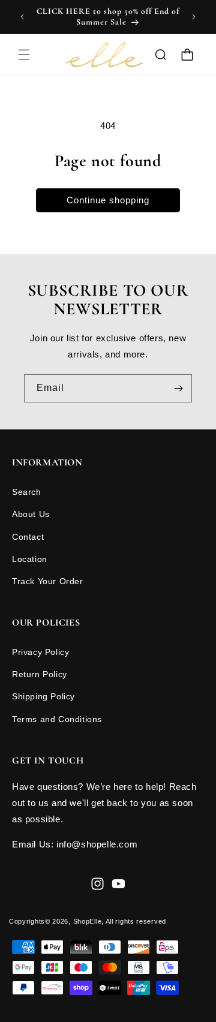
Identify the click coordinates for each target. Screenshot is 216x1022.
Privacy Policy (40, 652)
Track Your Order (47, 581)
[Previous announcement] (22, 17)
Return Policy (39, 674)
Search (26, 492)
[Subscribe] (178, 388)
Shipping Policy (43, 696)
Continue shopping (108, 200)
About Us (31, 514)
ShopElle (87, 921)
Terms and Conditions (57, 719)
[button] (24, 54)
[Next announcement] (194, 17)
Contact (28, 537)
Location (29, 559)
